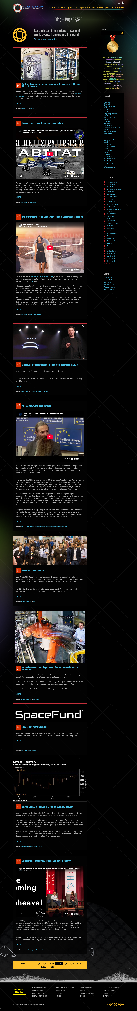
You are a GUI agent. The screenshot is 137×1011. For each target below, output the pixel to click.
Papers (82, 8)
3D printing (107, 102)
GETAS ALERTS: (106, 988)
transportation (37, 314)
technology (118, 86)
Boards (63, 8)
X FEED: (34, 990)
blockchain (120, 64)
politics (106, 81)
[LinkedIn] (115, 1004)
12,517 (39, 963)
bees (105, 135)
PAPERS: (58, 996)
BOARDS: (105, 990)
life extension (56, 527)
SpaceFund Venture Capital (34, 727)
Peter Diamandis (109, 106)
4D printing (107, 104)
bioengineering (30, 527)
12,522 (72, 963)
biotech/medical (39, 527)
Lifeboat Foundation (24, 1004)
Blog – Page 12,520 (68, 20)
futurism (31, 314)
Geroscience (108, 277)
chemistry (107, 154)
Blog (58, 8)
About (53, 8)
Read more (19, 740)
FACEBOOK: (35, 988)
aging (105, 57)
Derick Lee (23, 950)
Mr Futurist (107, 282)
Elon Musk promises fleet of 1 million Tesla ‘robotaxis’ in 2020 (50, 365)
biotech (117, 62)
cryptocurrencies (38, 846)
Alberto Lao (110, 231)
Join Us (93, 8)
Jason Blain (111, 253)
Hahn (18, 675)
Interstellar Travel (119, 74)
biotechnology (108, 65)
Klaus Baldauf (24, 202)
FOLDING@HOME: (84, 993)
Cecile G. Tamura (112, 223)
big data (106, 137)
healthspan (116, 71)
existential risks (107, 69)
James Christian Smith (26, 602)
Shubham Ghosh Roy (114, 189)
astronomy (107, 129)
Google (104, 71)
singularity (121, 84)
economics (46, 527)
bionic (106, 143)
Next (52, 967)
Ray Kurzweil (108, 110)
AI (108, 57)
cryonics (107, 166)
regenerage (117, 81)
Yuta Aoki (110, 226)
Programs (69, 8)
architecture (108, 125)
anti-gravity (107, 123)
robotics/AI (38, 391)
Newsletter (100, 8)
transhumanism (109, 88)
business (107, 152)
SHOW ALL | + (107, 263)
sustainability (111, 86)
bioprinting (107, 145)
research (114, 84)
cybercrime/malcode (32, 950)
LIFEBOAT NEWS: (60, 988)
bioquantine (117, 60)
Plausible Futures (109, 287)
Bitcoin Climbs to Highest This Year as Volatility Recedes (47, 807)
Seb (108, 248)
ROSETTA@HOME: (36, 996)
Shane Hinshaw (25, 391)
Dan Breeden (111, 194)
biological (107, 141)
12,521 (66, 963)
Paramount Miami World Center (41, 277)
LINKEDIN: (82, 988)
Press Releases (119, 8)
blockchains (108, 150)
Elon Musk (32, 391)
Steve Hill (23, 527)
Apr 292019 (18, 85)
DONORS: (82, 990)
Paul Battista (111, 199)
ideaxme (104, 74)
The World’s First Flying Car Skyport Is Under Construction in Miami (52, 217)
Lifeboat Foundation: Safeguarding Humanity (28, 8)
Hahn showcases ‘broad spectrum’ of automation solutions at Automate (50, 668)
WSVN (31, 281)
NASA (117, 79)
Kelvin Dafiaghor (112, 204)
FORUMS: (82, 996)
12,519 (51, 963)
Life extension (116, 76)
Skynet (106, 116)
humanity (122, 71)
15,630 (43, 967)
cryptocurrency (115, 67)
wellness (117, 88)
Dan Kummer (111, 214)
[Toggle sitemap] (119, 2)
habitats (31, 202)
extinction (113, 69)
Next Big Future (109, 285)
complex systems (109, 158)
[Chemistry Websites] (112, 44)
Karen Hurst (111, 207)
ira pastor (107, 76)
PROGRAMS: (106, 993)
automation (108, 133)
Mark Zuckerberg (109, 117)
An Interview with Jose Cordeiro (36, 406)
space (34, 202)
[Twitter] (111, 1004)
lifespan (105, 79)
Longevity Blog (109, 280)
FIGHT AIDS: (35, 993)
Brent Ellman (111, 246)
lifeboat (62, 527)
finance (51, 527)
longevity (112, 79)
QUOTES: (105, 996)
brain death (106, 67)
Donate (87, 8)
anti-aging (119, 57)
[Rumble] (122, 1004)
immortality (111, 74)
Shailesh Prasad (25, 846)
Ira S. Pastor (111, 258)
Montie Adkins (111, 256)
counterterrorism (109, 164)
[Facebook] (108, 1004)
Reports (76, 8)
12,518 (45, 963)
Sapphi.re (42, 1004)
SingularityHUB (109, 289)
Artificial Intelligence (110, 60)
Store (112, 8)
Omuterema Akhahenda (111, 217)
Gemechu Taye (112, 202)
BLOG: (57, 990)
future (117, 69)
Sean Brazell (111, 241)
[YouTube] (119, 1004)
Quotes (107, 8)
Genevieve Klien (24, 108)
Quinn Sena (110, 192)
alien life (32, 108)
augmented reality (110, 131)
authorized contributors (50, 39)
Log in (38, 39)
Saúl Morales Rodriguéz (111, 186)
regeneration (107, 84)
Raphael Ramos (112, 236)
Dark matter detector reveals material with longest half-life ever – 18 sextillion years (52, 85)
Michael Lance (111, 251)
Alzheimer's (112, 57)
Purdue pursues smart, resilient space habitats (43, 123)
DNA (105, 108)
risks (117, 83)
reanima (110, 81)
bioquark (110, 62)
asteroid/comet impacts (112, 127)
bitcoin (31, 846)
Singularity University (111, 114)
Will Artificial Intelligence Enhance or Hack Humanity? (46, 861)
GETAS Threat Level (19, 991)
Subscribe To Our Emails (33, 571)
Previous (24, 963)
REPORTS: (58, 993)
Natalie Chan (111, 238)
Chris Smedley (111, 261)
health (108, 71)
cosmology (107, 162)
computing (107, 160)
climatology (108, 156)
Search (122, 33)
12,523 (78, 963)
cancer (109, 67)
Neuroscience (121, 79)
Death (122, 66)
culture (119, 66)
